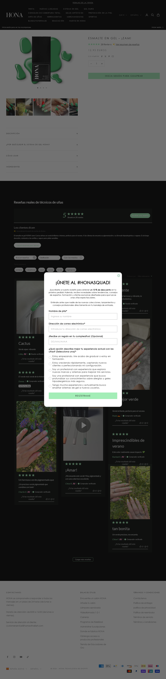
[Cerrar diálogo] (118, 275)
